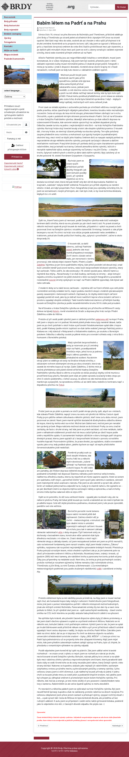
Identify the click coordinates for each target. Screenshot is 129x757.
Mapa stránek (11, 54)
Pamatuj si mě (14, 138)
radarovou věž (102, 319)
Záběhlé (41, 264)
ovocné (52, 280)
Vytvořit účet (10, 169)
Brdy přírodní (10, 21)
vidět (99, 568)
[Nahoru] (124, 752)
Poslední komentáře (14, 58)
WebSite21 (74, 751)
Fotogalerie (10, 42)
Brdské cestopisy (12, 33)
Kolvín (56, 311)
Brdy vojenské (11, 29)
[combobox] (101, 7)
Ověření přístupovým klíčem (17, 147)
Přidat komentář (41, 738)
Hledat (123, 7)
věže (60, 532)
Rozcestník (9, 17)
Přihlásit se (16, 156)
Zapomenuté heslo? (13, 163)
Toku (61, 384)
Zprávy (7, 38)
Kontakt (8, 46)
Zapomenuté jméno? (14, 166)
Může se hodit (11, 50)
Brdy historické (12, 25)
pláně (69, 249)
